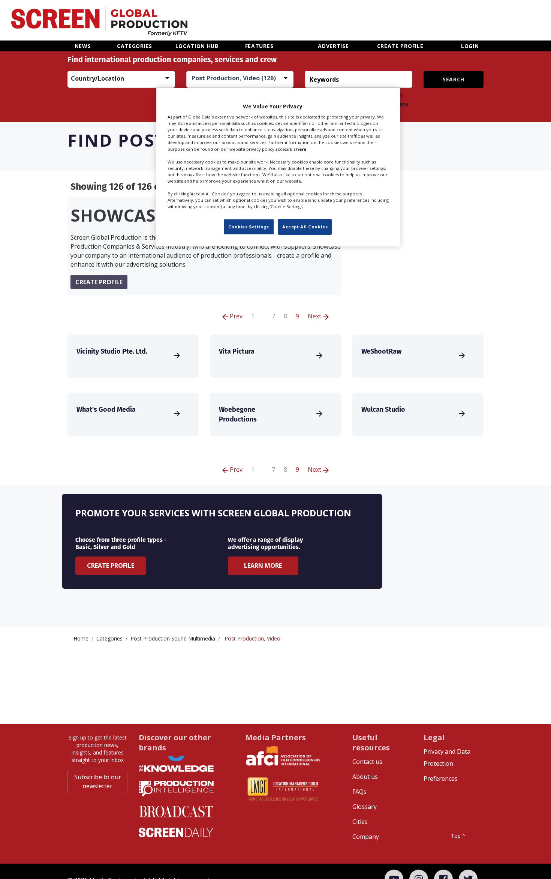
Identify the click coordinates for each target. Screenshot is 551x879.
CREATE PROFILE (400, 46)
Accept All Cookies (305, 227)
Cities (360, 822)
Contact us (367, 762)
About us (365, 776)
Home (80, 638)
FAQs (359, 792)
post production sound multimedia (172, 638)
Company (365, 836)
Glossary (364, 806)
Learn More (263, 565)
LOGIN (470, 46)
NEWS (83, 46)
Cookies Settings (248, 227)
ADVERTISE (333, 46)
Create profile (99, 282)
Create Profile (110, 565)
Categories (109, 638)
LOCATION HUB (197, 46)
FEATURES (259, 46)
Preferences (441, 778)
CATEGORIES (134, 46)
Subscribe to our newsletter (97, 781)
